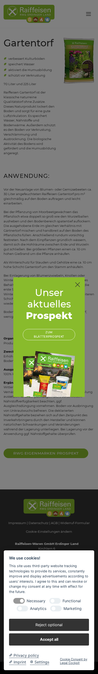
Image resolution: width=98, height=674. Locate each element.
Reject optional (49, 624)
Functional (72, 601)
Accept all (49, 639)
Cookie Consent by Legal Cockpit (73, 661)
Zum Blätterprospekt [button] (49, 334)
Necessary (36, 601)
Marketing (73, 608)
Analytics (38, 608)
